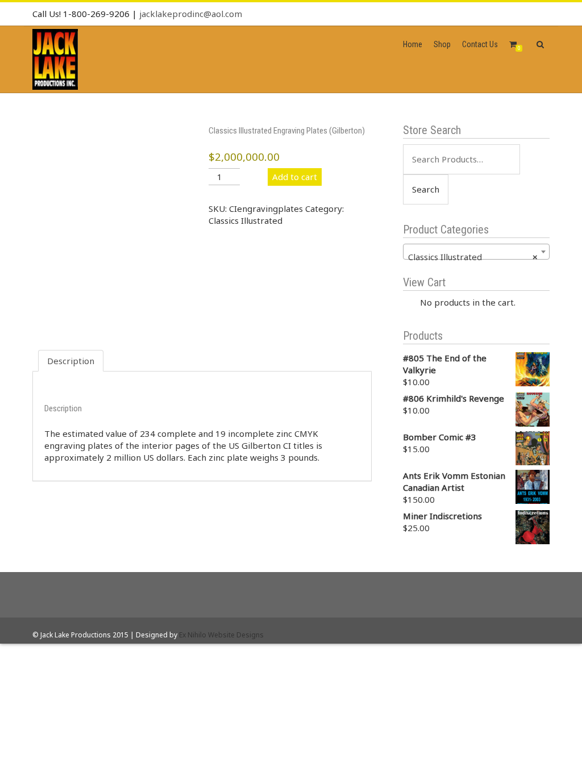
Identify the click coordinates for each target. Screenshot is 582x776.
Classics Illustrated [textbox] (473, 256)
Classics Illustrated (245, 220)
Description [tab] (70, 360)
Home (412, 44)
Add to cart (294, 176)
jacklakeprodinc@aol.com (190, 13)
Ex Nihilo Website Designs (221, 635)
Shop (442, 44)
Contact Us (480, 44)
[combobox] (476, 252)
